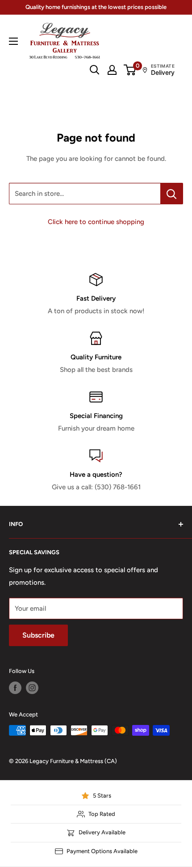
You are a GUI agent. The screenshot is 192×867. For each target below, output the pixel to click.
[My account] (112, 70)
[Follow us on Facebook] (15, 688)
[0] (130, 70)
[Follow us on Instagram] (32, 688)
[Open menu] (13, 41)
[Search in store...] (171, 193)
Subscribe (38, 635)
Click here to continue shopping (96, 222)
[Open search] (95, 70)
